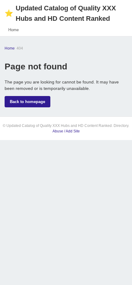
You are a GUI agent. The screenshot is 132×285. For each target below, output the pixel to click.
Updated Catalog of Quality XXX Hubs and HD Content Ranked (60, 13)
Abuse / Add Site (66, 131)
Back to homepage (27, 101)
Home (13, 30)
